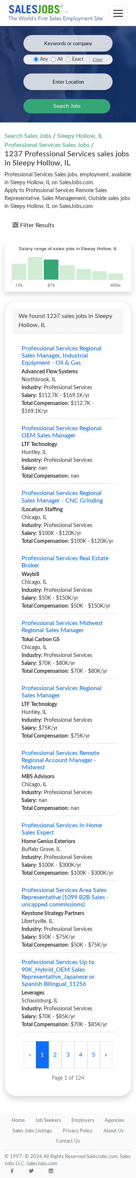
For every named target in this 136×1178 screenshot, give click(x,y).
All (60, 59)
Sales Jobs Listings (32, 1131)
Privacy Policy (78, 1131)
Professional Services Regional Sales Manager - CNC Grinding (62, 496)
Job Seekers (48, 1120)
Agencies (114, 1120)
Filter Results (36, 225)
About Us (114, 1131)
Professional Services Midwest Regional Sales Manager (62, 626)
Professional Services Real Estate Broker (65, 561)
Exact (77, 59)
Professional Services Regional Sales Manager (62, 691)
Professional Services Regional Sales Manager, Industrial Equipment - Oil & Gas (62, 355)
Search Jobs (67, 106)
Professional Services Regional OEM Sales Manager (62, 432)
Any (44, 59)
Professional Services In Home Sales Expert (62, 829)
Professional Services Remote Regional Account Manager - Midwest (60, 760)
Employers (82, 1120)
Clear (98, 59)
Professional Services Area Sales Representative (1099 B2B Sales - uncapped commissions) (65, 897)
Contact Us (68, 1141)
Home (18, 1120)
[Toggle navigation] (118, 13)
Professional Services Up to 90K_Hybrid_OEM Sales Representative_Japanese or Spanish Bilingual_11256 (58, 973)
